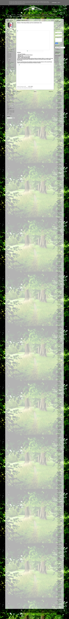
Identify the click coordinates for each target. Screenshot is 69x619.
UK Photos (8, 98)
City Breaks (8, 43)
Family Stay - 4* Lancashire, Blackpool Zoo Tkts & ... (59, 331)
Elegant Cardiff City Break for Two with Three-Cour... (59, 447)
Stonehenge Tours (45, 14)
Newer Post (19, 91)
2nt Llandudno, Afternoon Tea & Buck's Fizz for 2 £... (59, 166)
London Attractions (17, 16)
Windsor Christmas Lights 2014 (10, 112)
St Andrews (8, 80)
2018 (57, 61)
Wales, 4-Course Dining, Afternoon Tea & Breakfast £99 (59, 602)
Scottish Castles (9, 76)
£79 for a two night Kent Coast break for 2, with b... (59, 282)
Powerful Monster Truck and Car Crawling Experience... (59, 344)
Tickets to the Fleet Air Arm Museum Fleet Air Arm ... (59, 149)
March (58, 76)
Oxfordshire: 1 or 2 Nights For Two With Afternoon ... (59, 256)
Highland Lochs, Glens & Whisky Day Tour (59, 562)
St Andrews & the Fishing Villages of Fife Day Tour (59, 558)
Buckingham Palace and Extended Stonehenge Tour (59, 118)
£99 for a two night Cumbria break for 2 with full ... (59, 286)
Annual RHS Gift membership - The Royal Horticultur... (59, 487)
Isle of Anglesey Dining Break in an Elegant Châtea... (59, 289)
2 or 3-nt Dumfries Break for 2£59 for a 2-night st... (59, 158)
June (58, 72)
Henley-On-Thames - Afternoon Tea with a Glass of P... (59, 294)
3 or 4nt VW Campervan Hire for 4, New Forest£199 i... (59, 187)
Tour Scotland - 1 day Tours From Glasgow (11, 90)
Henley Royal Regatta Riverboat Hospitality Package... (59, 114)
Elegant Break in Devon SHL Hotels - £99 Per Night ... (59, 224)
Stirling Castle (9, 81)
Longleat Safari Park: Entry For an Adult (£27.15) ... (59, 195)
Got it (59, 2)
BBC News (8, 39)
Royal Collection (9, 72)
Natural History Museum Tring (10, 67)
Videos (8, 100)
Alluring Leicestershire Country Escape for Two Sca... (59, 123)
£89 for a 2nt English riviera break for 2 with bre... (59, 530)
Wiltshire (8, 105)
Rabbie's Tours (9, 70)
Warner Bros (32, 14)
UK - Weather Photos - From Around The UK (59, 240)
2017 (57, 62)
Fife (7, 48)
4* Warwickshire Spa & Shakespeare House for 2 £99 (59, 311)
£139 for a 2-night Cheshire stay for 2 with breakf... (59, 526)
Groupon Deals (9, 53)
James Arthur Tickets (59, 267)
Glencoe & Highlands (10, 51)
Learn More (54, 2)
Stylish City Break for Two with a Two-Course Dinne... (59, 306)
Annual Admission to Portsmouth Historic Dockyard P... (59, 352)
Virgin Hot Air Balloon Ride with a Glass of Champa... (59, 371)
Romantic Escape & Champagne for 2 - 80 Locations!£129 (59, 323)
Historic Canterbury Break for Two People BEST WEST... (59, 483)
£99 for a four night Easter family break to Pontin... (59, 252)
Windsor (8, 106)
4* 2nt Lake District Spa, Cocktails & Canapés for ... (59, 431)
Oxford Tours (19, 14)
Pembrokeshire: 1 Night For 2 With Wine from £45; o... (59, 80)
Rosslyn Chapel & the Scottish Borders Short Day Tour (59, 554)
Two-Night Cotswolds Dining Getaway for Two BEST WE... (59, 366)
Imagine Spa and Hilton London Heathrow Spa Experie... (59, 211)
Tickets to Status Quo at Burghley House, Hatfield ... (59, 215)
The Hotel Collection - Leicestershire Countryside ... (59, 460)
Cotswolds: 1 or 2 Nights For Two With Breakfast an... (59, 383)
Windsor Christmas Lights (10, 110)
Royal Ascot (8, 71)
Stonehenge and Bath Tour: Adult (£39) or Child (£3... (59, 456)
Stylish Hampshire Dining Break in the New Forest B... (59, 132)
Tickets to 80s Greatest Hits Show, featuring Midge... (59, 495)
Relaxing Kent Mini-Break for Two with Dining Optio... (59, 411)
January (58, 605)
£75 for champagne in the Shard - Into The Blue (59, 278)
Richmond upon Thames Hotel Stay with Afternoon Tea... (59, 499)
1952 (7, 33)
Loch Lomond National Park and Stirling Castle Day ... (59, 569)
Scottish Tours (30, 87)
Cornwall (8, 44)
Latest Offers (9, 59)
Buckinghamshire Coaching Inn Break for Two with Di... (59, 469)
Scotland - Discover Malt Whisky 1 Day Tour (59, 542)
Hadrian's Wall (21, 87)
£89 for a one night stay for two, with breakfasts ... (59, 404)
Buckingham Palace (10, 40)
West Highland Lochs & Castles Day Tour (59, 565)
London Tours (13, 14)
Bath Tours (8, 38)
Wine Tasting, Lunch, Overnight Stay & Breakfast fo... (59, 171)
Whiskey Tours (9, 104)
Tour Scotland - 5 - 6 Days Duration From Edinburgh (10, 94)
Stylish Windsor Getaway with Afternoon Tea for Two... (59, 298)
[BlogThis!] (29, 86)
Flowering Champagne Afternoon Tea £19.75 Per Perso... (59, 274)
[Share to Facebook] (31, 86)
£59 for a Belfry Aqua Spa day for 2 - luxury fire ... (59, 315)
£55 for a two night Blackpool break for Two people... (59, 400)
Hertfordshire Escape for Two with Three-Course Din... (59, 348)
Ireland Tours (9, 57)
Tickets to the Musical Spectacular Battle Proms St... (59, 92)
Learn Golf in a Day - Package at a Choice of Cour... (59, 153)
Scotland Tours (38, 14)
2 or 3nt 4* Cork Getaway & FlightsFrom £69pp (59, 424)
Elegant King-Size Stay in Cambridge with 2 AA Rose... (59, 141)
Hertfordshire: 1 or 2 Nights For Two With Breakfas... (59, 199)
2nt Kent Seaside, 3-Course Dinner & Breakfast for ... (59, 440)
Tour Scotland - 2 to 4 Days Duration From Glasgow (11, 92)
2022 (57, 57)
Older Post (51, 91)
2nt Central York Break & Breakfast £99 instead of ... (59, 178)
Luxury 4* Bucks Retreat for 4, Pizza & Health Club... (59, 269)
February (58, 77)
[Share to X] (30, 86)
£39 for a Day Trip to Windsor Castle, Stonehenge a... (59, 387)
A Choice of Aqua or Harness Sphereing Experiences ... (59, 236)
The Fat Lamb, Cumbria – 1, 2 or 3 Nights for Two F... (59, 415)
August (58, 69)
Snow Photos (9, 78)
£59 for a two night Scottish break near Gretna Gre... (59, 589)
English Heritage (9, 46)
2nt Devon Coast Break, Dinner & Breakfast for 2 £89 (59, 427)
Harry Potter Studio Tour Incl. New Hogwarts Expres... (59, 191)
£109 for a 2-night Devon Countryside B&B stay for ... (59, 581)
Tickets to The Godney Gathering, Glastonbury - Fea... (59, 220)
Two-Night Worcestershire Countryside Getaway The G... (59, 452)
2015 (57, 65)
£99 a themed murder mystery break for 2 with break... (59, 585)
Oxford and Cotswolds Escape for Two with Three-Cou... (59, 105)
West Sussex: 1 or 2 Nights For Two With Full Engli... (59, 136)
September (58, 68)
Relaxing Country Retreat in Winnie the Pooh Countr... (59, 207)
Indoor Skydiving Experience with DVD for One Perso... (59, 109)
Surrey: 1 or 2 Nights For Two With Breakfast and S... (59, 101)
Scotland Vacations (9, 75)
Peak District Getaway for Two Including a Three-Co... (59, 444)
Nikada (37, 611)
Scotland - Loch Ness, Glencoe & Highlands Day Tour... (59, 573)
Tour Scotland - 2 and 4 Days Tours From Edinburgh (59, 534)
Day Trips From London (26, 16)
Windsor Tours (25, 14)
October (58, 66)
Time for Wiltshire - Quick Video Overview (59, 408)
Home (8, 14)
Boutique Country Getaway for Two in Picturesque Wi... (59, 504)
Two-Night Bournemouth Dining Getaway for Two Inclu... (59, 478)
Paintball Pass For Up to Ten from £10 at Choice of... (59, 260)
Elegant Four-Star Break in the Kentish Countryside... (59, 203)
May (58, 73)
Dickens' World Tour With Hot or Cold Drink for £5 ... (59, 96)
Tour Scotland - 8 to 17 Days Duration (10, 96)
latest (7, 58)
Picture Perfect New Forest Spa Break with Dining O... (59, 84)
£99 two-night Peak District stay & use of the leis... (59, 395)
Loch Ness (8, 64)
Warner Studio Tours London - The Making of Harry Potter (10, 102)
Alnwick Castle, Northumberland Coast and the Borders (59, 550)
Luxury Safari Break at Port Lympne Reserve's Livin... (59, 128)
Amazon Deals (9, 37)
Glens (8, 52)
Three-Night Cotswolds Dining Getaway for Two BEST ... (59, 473)
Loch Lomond (9, 63)
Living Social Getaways (10, 62)
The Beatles (8, 83)
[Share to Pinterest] (32, 86)
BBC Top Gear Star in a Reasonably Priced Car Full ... (59, 302)
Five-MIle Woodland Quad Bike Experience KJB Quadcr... (59, 232)
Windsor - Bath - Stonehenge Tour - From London (10, 108)
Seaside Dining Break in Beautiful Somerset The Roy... (59, 379)
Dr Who (8, 45)
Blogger (43, 611)
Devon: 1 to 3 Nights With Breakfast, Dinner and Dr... (59, 248)
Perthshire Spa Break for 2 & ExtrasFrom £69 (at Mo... (59, 318)
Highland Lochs (9, 56)
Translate (58, 49)
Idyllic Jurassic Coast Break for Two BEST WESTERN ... (59, 228)
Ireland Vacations (53, 14)
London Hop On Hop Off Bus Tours (47, 16)
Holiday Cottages (58, 16)
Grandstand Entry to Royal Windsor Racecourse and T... (59, 145)
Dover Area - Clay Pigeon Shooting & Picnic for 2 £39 (59, 597)
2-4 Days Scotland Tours (10, 34)
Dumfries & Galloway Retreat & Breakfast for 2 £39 (59, 436)
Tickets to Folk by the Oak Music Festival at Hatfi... (59, 88)
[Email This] (28, 86)
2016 (57, 64)
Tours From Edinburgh (10, 97)
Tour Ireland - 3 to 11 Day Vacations (10, 88)
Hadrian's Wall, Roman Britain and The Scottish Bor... (59, 546)
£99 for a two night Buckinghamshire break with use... (59, 391)
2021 (57, 58)
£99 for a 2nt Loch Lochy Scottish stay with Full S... (59, 577)
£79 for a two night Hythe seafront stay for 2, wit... (59, 593)
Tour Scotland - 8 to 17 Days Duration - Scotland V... (59, 512)
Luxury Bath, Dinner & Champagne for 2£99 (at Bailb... (59, 183)
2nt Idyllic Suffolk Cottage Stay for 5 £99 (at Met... (59, 162)
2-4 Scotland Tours (9, 35)
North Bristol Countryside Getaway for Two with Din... (59, 375)
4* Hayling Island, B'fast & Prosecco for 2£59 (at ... (59, 175)
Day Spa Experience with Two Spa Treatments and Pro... (59, 361)
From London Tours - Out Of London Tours (10, 50)
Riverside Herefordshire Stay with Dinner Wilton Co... (59, 357)
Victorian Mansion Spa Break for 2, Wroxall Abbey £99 (59, 420)
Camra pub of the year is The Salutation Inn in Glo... (59, 244)
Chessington (8, 41)
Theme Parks (9, 86)
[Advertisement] (34, 27)
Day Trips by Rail (10, 16)
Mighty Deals (9, 65)
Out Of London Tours (10, 69)
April (58, 75)
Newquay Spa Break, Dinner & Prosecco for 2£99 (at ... (59, 327)
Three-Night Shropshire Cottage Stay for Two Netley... (59, 340)
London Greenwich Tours (36, 16)
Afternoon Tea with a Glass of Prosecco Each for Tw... (59, 490)
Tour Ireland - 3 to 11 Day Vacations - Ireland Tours (59, 508)
